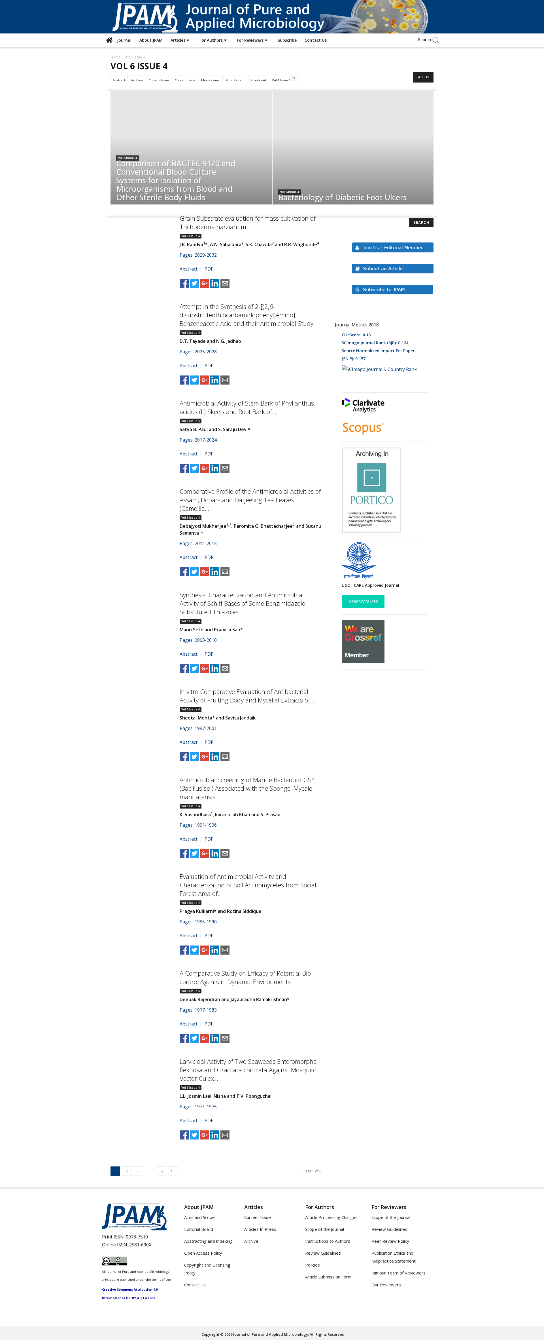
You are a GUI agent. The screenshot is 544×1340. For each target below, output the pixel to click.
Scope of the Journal (324, 1229)
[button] (437, 39)
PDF (209, 269)
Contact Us (316, 40)
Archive (137, 80)
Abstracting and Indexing (208, 1241)
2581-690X (140, 1245)
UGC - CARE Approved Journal (370, 585)
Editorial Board (198, 1229)
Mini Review (210, 80)
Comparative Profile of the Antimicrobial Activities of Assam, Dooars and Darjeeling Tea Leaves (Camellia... (250, 499)
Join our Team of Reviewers (398, 1273)
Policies (312, 1265)
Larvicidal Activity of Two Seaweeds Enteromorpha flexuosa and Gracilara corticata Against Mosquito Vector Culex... (248, 1069)
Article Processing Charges (331, 1217)
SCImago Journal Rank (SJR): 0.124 (375, 342)
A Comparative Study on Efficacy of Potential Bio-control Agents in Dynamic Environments (246, 977)
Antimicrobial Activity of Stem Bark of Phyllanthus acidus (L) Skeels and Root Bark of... (247, 407)
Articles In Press (260, 1229)
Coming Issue (159, 80)
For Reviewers (251, 40)
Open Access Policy (203, 1253)
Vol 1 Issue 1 (281, 80)
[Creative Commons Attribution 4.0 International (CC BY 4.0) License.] (114, 1264)
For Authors (211, 40)
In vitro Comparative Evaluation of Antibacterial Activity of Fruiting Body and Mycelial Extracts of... (247, 695)
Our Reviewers (386, 1285)
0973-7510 (137, 1237)
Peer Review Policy (390, 1241)
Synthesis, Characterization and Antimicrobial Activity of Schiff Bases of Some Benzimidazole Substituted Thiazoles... (242, 603)
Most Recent (235, 80)
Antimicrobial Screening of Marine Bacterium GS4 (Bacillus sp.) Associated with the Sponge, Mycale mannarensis (247, 788)
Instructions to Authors (327, 1241)
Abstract (119, 80)
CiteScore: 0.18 (356, 334)
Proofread (258, 80)
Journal (123, 40)
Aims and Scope (199, 1217)
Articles (178, 40)
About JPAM (151, 40)
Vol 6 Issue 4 (127, 158)
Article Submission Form (328, 1277)
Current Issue (185, 80)
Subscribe (287, 40)
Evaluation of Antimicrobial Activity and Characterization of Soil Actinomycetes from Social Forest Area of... (248, 885)
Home (115, 57)
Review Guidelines (323, 1253)
